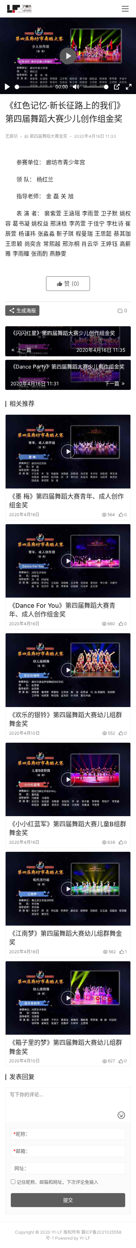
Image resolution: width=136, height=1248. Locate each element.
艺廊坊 (11, 136)
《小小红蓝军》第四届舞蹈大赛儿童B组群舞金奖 (67, 828)
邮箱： (21, 1151)
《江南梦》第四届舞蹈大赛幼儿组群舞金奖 (65, 938)
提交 (68, 1200)
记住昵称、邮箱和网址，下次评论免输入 (56, 1182)
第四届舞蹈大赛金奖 (48, 136)
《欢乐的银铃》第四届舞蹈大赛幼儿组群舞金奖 (65, 719)
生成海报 (25, 310)
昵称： (21, 1134)
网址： (21, 1168)
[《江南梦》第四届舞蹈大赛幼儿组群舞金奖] (68, 889)
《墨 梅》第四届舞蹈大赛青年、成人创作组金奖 (66, 501)
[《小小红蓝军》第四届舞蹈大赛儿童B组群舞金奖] (68, 779)
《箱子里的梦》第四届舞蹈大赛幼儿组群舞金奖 (65, 1047)
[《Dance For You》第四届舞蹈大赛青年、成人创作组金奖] (68, 561)
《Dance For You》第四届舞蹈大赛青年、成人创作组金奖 (62, 610)
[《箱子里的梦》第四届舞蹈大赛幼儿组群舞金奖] (68, 998)
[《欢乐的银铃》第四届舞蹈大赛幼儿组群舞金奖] (68, 670)
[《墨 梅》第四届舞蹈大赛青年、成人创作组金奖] (68, 451)
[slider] (34, 87)
